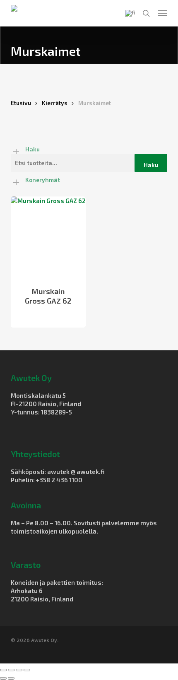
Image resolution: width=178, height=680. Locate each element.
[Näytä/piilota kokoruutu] (11, 670)
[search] (146, 13)
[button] (162, 13)
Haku (151, 164)
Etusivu (21, 102)
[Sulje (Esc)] (27, 670)
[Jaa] (19, 670)
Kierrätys (54, 102)
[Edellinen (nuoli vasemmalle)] (3, 678)
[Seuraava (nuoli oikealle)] (11, 678)
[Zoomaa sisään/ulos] (3, 670)
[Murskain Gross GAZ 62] (48, 236)
